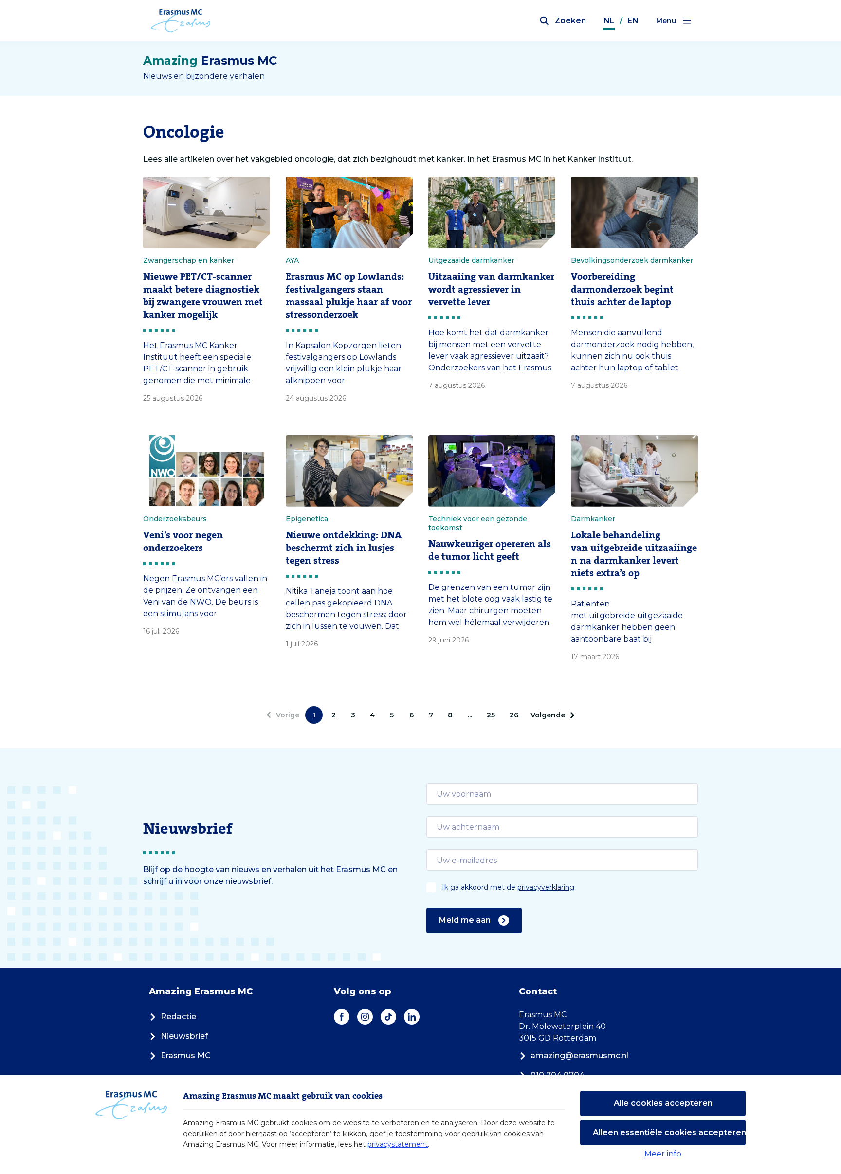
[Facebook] (341, 1017)
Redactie (178, 1016)
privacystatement (397, 1144)
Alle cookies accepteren (663, 1103)
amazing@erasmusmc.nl (579, 1055)
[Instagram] (365, 1017)
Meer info (662, 1153)
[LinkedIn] (412, 1017)
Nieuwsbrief (184, 1036)
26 (514, 715)
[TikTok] (388, 1017)
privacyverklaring (545, 887)
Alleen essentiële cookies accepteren (669, 1132)
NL (609, 20)
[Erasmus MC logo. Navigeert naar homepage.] (181, 21)
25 (491, 715)
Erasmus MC (186, 1055)
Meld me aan (465, 920)
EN (633, 20)
